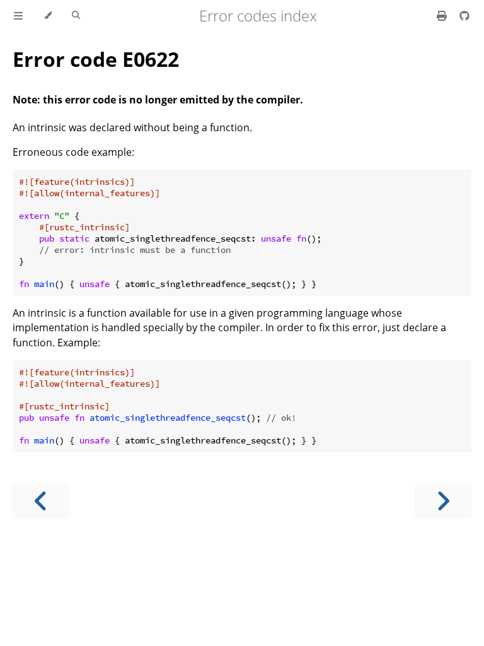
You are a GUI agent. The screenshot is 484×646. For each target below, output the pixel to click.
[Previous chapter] (41, 501)
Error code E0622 (96, 59)
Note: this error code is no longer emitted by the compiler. (158, 100)
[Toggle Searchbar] (76, 16)
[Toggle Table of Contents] (18, 16)
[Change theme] (47, 16)
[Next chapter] (443, 501)
